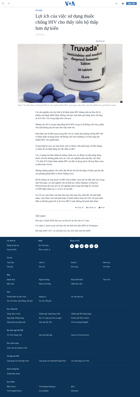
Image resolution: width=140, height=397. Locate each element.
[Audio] (116, 3)
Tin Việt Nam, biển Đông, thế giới (20, 301)
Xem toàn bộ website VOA (17, 348)
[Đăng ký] (96, 246)
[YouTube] (123, 3)
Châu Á (42, 262)
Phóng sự (42, 296)
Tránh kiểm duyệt (13, 374)
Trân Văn (106, 279)
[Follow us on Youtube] (82, 246)
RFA (73, 386)
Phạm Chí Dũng (45, 284)
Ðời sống (74, 267)
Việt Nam (10, 262)
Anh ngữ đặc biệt (45, 322)
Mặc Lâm (10, 284)
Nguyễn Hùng (44, 279)
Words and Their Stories (80, 318)
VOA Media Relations (47, 386)
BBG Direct (11, 386)
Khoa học (106, 262)
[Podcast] (91, 246)
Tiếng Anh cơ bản (13, 314)
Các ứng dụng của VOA (80, 361)
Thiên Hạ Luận (76, 284)
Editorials (74, 391)
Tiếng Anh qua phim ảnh (16, 322)
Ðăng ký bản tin (13, 245)
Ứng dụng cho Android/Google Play (52, 361)
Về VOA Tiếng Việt (14, 335)
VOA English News (14, 391)
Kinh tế (74, 262)
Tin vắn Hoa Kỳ (77, 296)
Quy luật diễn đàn (45, 335)
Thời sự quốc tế (44, 249)
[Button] (100, 41)
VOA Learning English (79, 322)
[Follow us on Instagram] (86, 246)
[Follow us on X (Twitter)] (77, 246)
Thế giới (10, 267)
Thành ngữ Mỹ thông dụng (81, 314)
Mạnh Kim (11, 279)
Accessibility (44, 391)
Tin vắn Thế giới (45, 301)
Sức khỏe (38, 10)
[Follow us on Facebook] (72, 246)
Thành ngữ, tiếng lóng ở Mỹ (49, 314)
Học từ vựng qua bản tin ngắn (50, 318)
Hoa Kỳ (42, 267)
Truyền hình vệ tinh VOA (16, 296)
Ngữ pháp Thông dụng (15, 318)
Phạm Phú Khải (77, 279)
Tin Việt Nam (43, 245)
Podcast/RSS (11, 249)
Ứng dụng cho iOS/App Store (18, 361)
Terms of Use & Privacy (80, 335)
